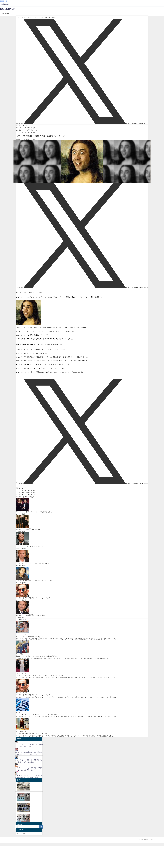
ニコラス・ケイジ (21, 125)
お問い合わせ (5, 4)
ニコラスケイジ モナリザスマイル (27, 130)
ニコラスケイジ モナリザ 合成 (25, 128)
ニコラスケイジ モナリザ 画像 (25, 132)
